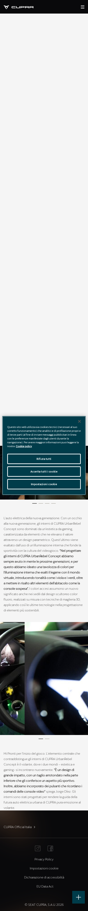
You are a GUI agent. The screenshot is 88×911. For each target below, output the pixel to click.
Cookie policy (24, 446)
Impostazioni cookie (44, 484)
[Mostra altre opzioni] (78, 897)
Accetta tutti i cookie (44, 471)
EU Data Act (45, 886)
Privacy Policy (44, 859)
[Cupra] (22, 7)
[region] (44, 455)
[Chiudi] (79, 421)
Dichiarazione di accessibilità (44, 877)
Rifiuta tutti (44, 458)
